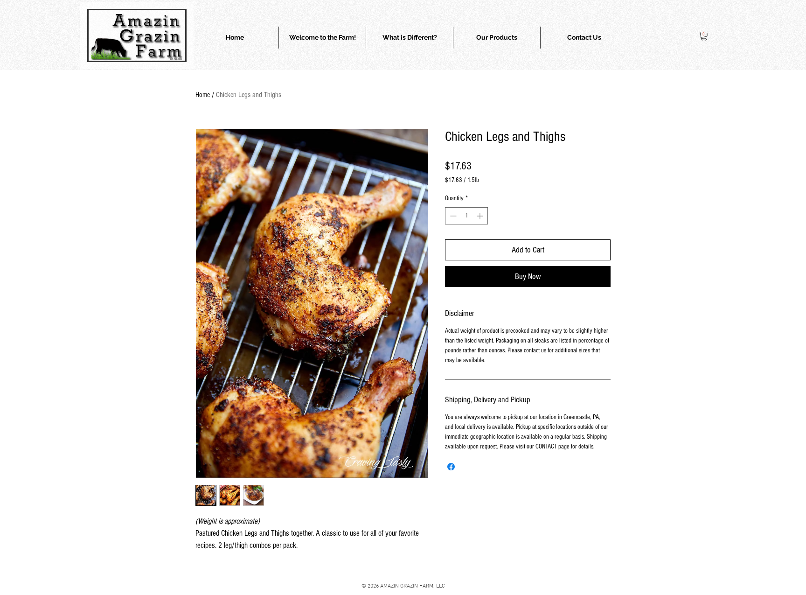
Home (202, 95)
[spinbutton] (466, 216)
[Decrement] (452, 216)
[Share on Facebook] (451, 466)
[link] (704, 36)
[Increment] (480, 216)
